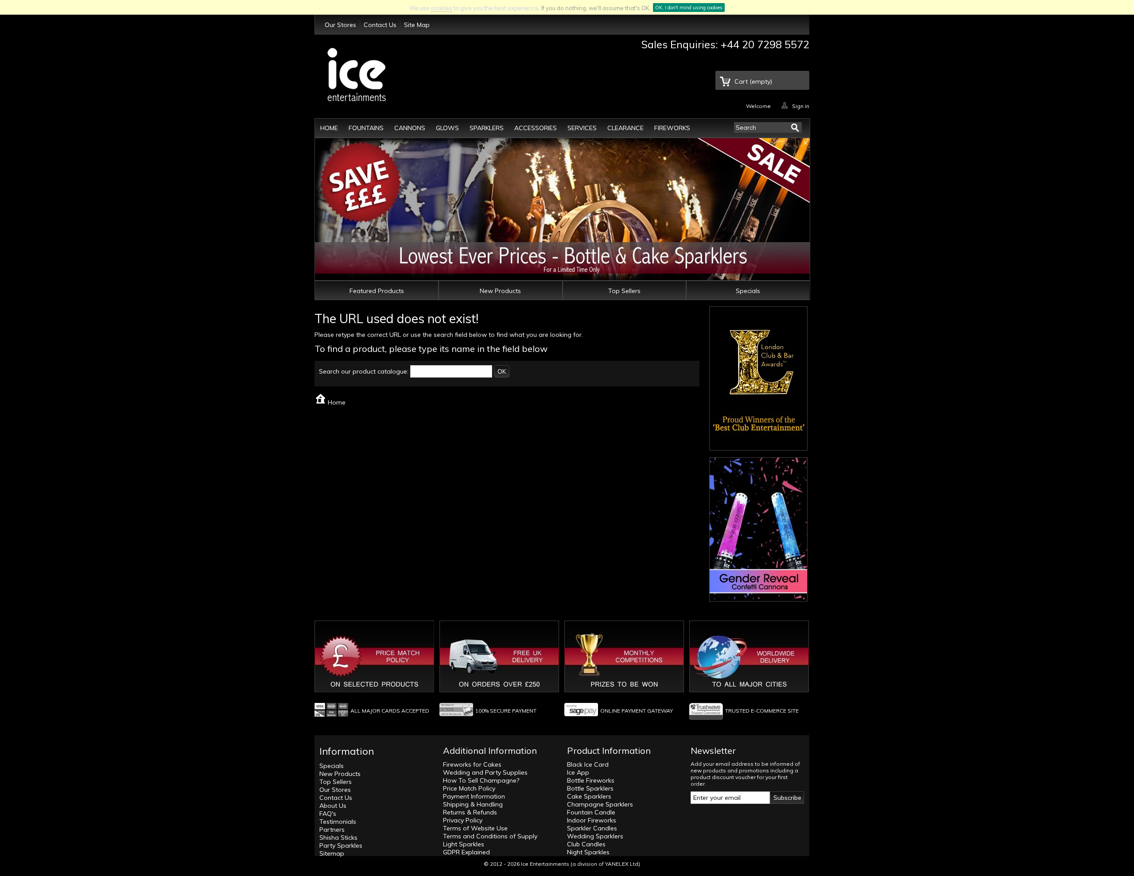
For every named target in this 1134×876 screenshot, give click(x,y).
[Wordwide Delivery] (749, 690)
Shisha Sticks (338, 837)
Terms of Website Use (475, 828)
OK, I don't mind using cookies (688, 7)
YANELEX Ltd (621, 864)
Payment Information (474, 796)
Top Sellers (624, 291)
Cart (753, 81)
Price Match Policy (469, 788)
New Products (500, 291)
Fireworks (672, 128)
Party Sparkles (340, 845)
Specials (748, 291)
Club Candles (586, 844)
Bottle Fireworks (590, 780)
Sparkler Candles (592, 828)
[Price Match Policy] (374, 690)
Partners (332, 830)
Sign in (800, 105)
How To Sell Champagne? (481, 780)
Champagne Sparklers (600, 804)
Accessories (535, 128)
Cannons (409, 128)
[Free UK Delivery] (499, 690)
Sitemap (331, 853)
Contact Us (380, 25)
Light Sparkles (463, 844)
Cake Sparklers (589, 796)
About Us (332, 806)
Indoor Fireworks (591, 820)
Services (582, 128)
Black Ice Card (588, 764)
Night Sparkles (588, 852)
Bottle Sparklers (590, 788)
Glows (447, 128)
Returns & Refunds (470, 812)
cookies (441, 8)
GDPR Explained (466, 852)
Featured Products (377, 291)
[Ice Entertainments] (356, 76)
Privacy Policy (462, 820)
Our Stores (340, 25)
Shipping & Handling (473, 804)
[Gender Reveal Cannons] (758, 597)
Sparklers (487, 128)
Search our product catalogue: (363, 371)
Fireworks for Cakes (472, 764)
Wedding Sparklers (595, 836)
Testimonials (337, 822)
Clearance (625, 128)
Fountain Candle (591, 812)
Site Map (417, 25)
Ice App (578, 772)
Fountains (366, 128)
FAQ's (327, 814)
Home (329, 128)
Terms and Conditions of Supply (490, 836)
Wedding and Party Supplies (485, 772)
